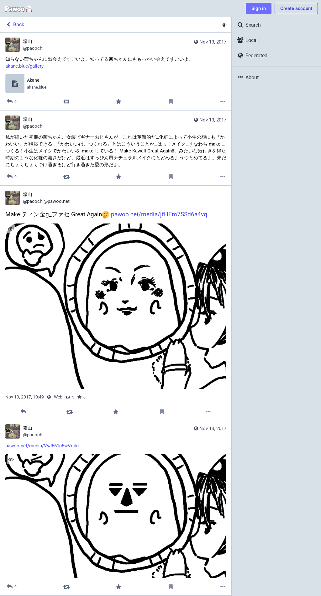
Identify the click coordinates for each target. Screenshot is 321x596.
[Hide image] (11, 229)
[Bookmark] (170, 101)
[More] (222, 101)
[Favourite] (118, 101)
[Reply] (23, 412)
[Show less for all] (224, 24)
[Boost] (66, 101)
